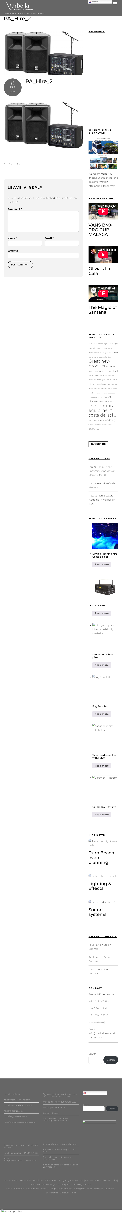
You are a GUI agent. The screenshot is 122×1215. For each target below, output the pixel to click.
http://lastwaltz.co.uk (13, 1094)
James (92, 969)
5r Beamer (93, 344)
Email (49, 238)
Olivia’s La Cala (99, 271)
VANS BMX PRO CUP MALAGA (100, 229)
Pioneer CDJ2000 (108, 393)
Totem (104, 402)
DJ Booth (102, 348)
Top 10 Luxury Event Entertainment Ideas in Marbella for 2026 (102, 470)
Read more (102, 564)
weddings (110, 419)
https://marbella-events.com (17, 1100)
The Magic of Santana (103, 310)
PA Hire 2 (14, 163)
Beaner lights (103, 344)
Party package (106, 388)
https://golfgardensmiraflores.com (20, 1122)
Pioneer (97, 393)
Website (13, 250)
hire (107, 367)
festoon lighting (105, 357)
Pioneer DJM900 (95, 397)
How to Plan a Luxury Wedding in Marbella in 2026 (102, 499)
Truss (110, 402)
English (89, 1093)
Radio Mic (98, 402)
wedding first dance (96, 420)
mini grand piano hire (101, 384)
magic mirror (94, 375)
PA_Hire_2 (17, 18)
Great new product (99, 363)
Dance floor (93, 348)
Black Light (113, 344)
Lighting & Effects (100, 886)
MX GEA (96, 388)
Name (12, 238)
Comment (15, 209)
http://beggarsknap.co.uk (15, 1116)
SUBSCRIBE (98, 444)
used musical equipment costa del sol (102, 410)
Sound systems (98, 912)
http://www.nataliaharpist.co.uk (18, 1105)
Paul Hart (94, 944)
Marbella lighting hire (102, 380)
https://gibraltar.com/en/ (102, 185)
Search (93, 1053)
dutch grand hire (106, 353)
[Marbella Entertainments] (18, 9)
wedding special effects (98, 425)
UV (115, 416)
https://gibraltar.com (13, 1111)
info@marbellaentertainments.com (20, 1160)
